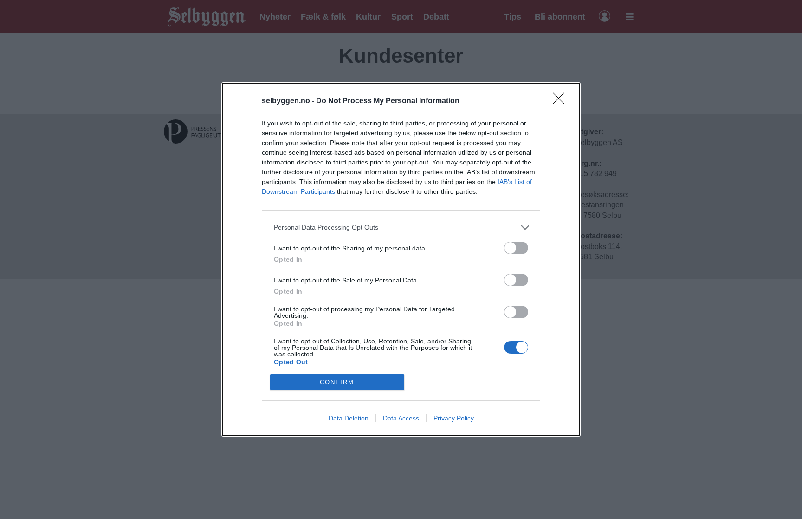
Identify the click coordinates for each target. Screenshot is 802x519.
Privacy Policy (453, 418)
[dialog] (401, 259)
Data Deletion (349, 418)
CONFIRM (337, 382)
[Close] (561, 101)
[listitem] (401, 227)
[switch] (516, 248)
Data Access (401, 418)
